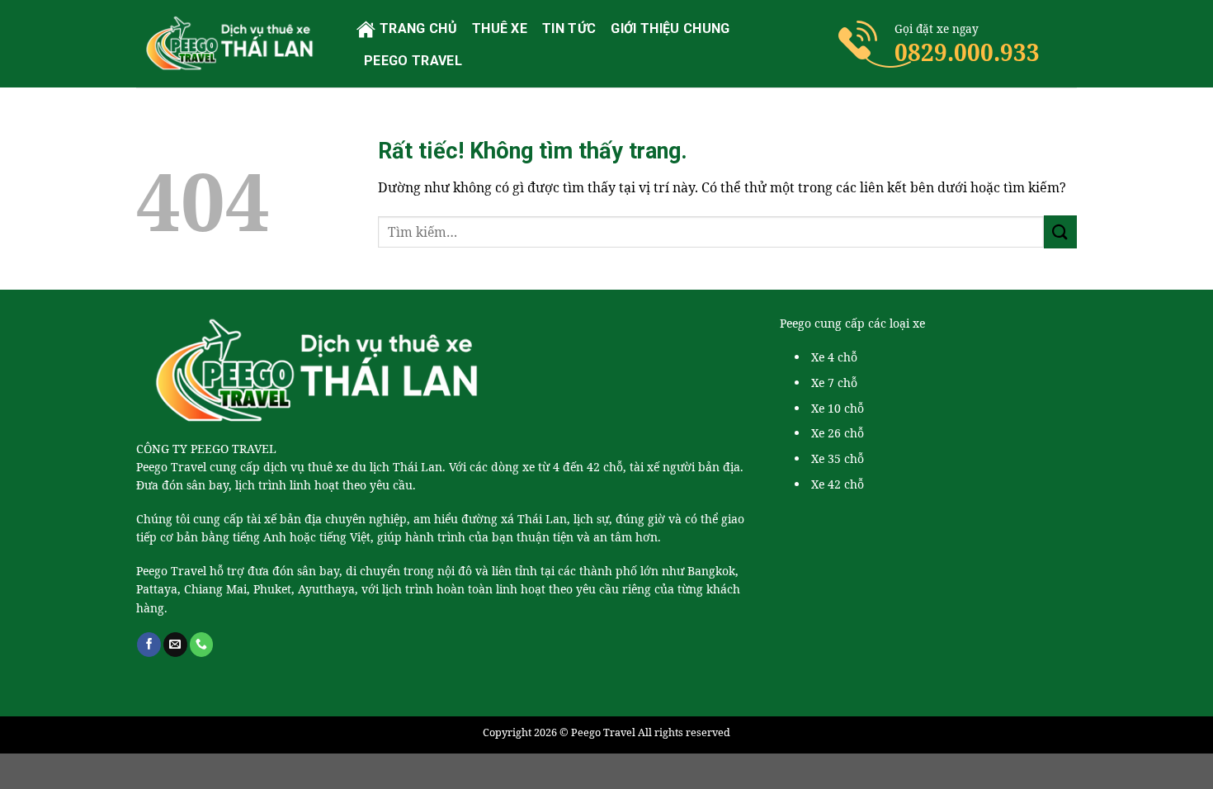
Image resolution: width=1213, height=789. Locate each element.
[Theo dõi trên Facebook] (149, 644)
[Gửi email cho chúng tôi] (175, 644)
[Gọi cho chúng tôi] (202, 644)
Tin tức (569, 28)
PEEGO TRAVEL (413, 61)
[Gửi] (1060, 231)
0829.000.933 (967, 52)
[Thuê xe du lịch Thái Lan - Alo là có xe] (234, 43)
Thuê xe (499, 28)
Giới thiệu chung (670, 28)
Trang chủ (418, 28)
